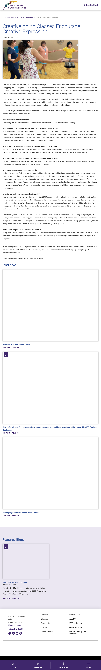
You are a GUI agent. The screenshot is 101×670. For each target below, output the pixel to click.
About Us (73, 619)
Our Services (74, 615)
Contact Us (45, 623)
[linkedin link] (13, 633)
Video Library (46, 632)
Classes (44, 619)
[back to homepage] (3, 18)
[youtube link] (17, 633)
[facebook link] (9, 633)
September (29, 18)
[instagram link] (20, 633)
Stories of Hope (75, 627)
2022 (22, 18)
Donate (44, 627)
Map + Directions (14, 625)
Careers (44, 615)
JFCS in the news (12, 18)
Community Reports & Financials (78, 633)
